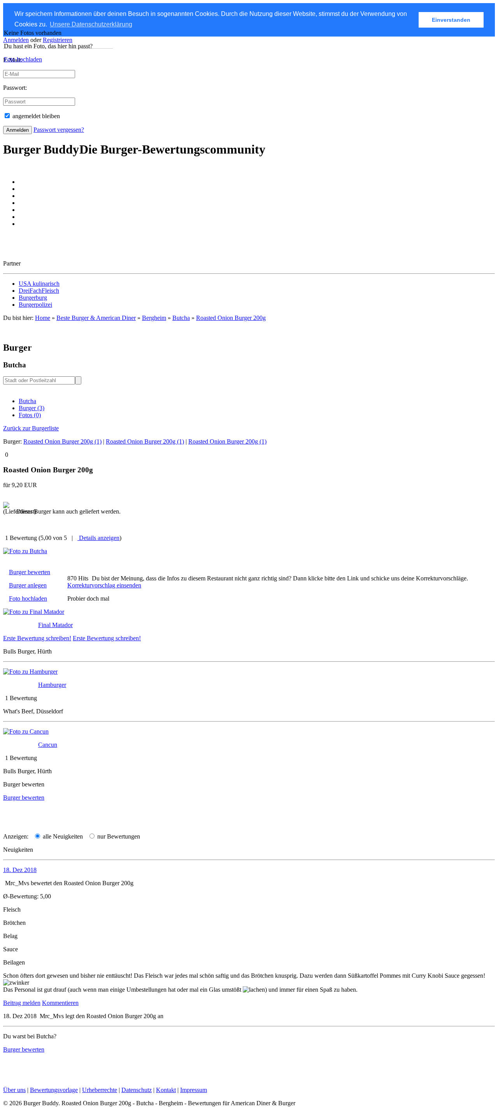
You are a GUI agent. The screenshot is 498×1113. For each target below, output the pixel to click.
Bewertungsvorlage (54, 1090)
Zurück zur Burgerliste (31, 428)
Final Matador (55, 625)
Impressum (193, 1090)
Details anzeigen (98, 538)
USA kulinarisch (39, 283)
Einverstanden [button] (451, 20)
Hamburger (52, 684)
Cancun (47, 744)
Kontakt (166, 1090)
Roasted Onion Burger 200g (231, 318)
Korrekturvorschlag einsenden (104, 585)
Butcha (27, 401)
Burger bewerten (29, 572)
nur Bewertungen (118, 836)
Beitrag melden (21, 1002)
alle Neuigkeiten (62, 836)
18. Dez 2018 (20, 870)
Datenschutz (136, 1090)
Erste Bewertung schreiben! (37, 638)
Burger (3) (31, 408)
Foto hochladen (23, 59)
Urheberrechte (99, 1090)
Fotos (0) (30, 415)
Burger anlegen (28, 585)
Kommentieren (60, 1002)
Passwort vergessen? (58, 129)
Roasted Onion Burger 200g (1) (62, 441)
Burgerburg (33, 297)
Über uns (14, 1090)
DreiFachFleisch (39, 290)
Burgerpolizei (35, 304)
